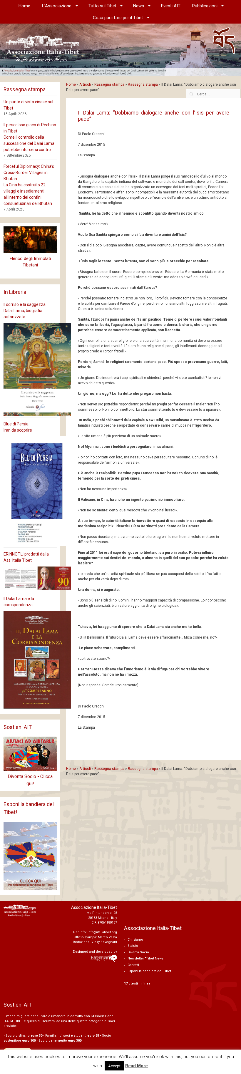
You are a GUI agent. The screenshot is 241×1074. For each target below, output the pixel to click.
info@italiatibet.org (102, 932)
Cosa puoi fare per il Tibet (118, 17)
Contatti (133, 965)
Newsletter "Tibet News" (146, 958)
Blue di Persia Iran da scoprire (18, 427)
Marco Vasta (107, 937)
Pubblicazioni (204, 6)
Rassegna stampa (109, 84)
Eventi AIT (170, 6)
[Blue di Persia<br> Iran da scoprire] (30, 491)
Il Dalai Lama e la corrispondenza (19, 601)
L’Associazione (56, 6)
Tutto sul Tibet (102, 6)
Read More (136, 1065)
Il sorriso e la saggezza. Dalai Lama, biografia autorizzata (25, 310)
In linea (137, 983)
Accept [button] (114, 1066)
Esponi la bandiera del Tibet (149, 971)
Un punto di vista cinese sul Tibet (28, 105)
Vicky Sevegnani (104, 942)
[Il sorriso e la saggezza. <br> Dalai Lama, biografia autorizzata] (30, 369)
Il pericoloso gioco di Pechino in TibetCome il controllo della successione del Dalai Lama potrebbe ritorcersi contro (30, 137)
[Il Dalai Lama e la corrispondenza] (30, 660)
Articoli (85, 84)
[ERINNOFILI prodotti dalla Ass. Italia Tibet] (30, 578)
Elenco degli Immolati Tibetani (30, 262)
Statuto (133, 946)
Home (24, 6)
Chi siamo (135, 940)
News (138, 6)
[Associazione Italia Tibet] (120, 49)
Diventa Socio (138, 952)
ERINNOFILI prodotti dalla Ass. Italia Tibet (26, 557)
